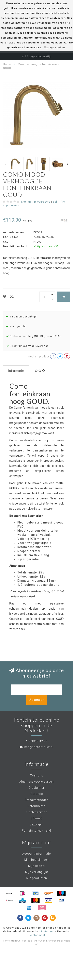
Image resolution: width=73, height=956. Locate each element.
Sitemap (37, 818)
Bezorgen (36, 824)
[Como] (64, 220)
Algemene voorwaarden (36, 781)
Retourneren (36, 806)
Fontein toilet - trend (36, 830)
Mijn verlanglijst (36, 872)
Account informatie (36, 853)
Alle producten (36, 878)
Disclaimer (36, 787)
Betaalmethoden (36, 800)
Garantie (36, 793)
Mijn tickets (36, 865)
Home (7, 64)
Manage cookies (55, 47)
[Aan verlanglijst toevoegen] (4, 297)
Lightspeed (47, 931)
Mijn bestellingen (36, 859)
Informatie (16, 370)
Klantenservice (36, 812)
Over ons (36, 775)
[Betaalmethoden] (9, 893)
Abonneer (36, 699)
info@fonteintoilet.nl (38, 747)
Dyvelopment (36, 935)
